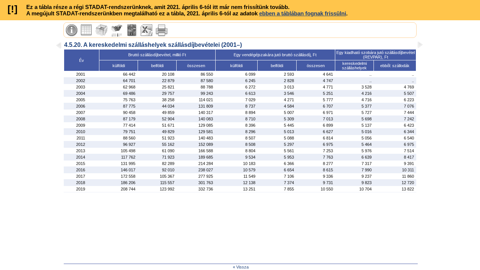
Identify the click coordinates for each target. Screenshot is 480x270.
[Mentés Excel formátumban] (147, 30)
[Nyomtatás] (162, 30)
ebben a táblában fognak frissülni (302, 13)
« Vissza (241, 267)
